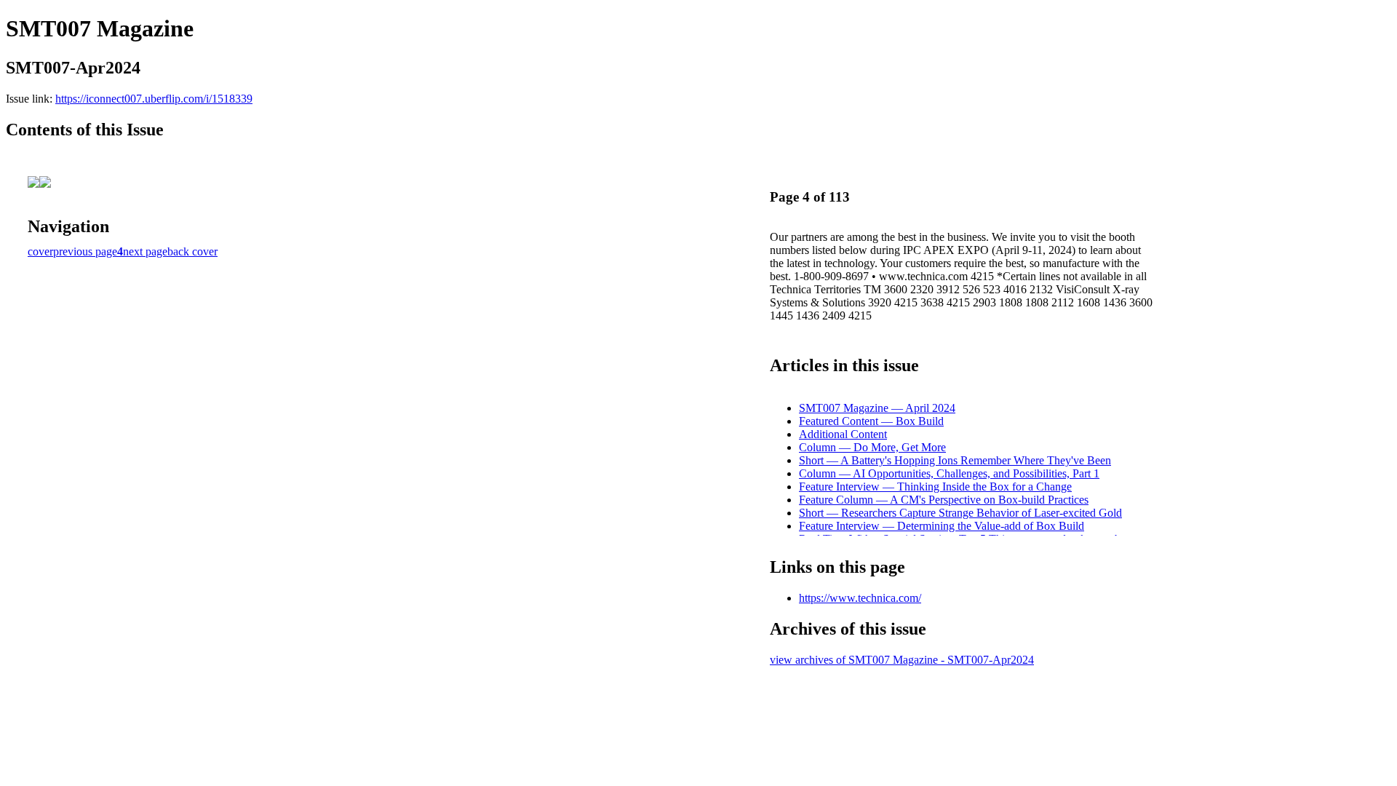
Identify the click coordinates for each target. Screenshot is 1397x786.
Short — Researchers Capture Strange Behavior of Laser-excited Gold (960, 513)
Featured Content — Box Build (871, 421)
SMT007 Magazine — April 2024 (877, 408)
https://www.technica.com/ (860, 598)
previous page (85, 251)
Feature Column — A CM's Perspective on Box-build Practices (943, 499)
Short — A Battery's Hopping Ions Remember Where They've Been (955, 460)
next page (145, 251)
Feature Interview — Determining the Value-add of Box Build (941, 526)
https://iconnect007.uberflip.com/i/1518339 (153, 98)
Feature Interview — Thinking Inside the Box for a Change (935, 486)
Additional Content (843, 434)
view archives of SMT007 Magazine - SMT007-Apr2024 (902, 660)
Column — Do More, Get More (872, 447)
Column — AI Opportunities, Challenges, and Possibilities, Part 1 (949, 473)
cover (40, 251)
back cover (192, 251)
